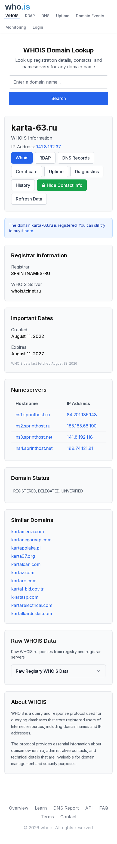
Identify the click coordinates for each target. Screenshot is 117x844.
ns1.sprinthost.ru (33, 414)
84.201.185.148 (82, 414)
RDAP (30, 15)
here (28, 230)
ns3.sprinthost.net (34, 437)
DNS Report (66, 808)
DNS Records (76, 158)
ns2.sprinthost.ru (33, 426)
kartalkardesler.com (31, 613)
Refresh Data (29, 199)
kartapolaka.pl (26, 548)
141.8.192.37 (48, 146)
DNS (45, 15)
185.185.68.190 (82, 426)
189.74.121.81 (80, 448)
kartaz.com (22, 572)
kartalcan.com (26, 564)
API (89, 808)
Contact (68, 816)
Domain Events (90, 15)
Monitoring (15, 27)
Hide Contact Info (64, 185)
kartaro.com (23, 580)
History (23, 185)
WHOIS (12, 15)
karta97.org (23, 556)
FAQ (103, 808)
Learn (41, 808)
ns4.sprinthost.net (34, 448)
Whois (22, 157)
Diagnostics (87, 171)
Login (38, 27)
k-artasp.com (24, 597)
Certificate (27, 171)
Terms (47, 816)
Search (58, 98)
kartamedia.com (27, 531)
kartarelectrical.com (31, 605)
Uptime (62, 15)
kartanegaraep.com (31, 539)
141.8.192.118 (80, 437)
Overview (18, 808)
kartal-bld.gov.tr (27, 589)
